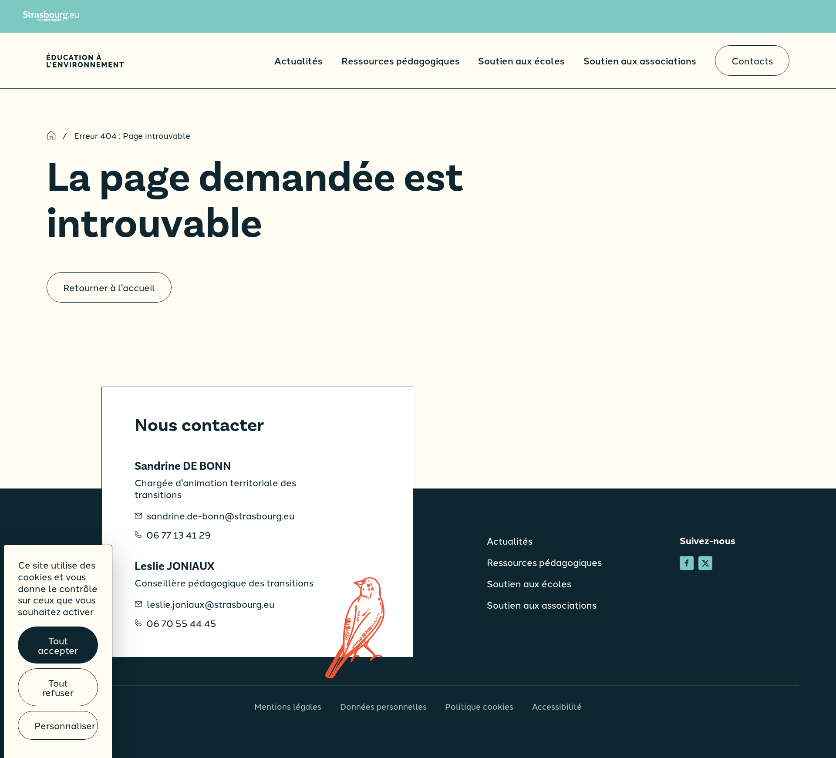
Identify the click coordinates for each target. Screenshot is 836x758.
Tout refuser (58, 687)
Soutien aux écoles (521, 60)
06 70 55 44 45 (181, 623)
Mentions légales (287, 706)
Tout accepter (58, 644)
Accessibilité (557, 706)
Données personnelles (383, 706)
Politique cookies (479, 706)
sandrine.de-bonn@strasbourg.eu (220, 515)
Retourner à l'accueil (109, 287)
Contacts (752, 60)
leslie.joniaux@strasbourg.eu (210, 604)
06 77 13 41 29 (178, 535)
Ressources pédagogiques (400, 60)
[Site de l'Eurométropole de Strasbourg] (51, 16)
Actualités (298, 60)
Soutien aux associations (639, 60)
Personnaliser (64, 725)
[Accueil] (85, 60)
